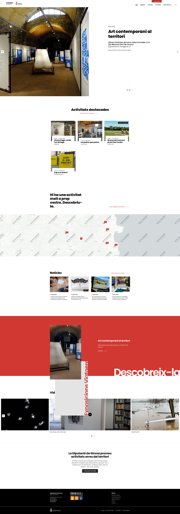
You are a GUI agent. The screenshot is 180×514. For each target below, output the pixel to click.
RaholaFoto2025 (125, 31)
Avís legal (102, 510)
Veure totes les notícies (118, 273)
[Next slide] (177, 51)
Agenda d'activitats (116, 499)
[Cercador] (175, 5)
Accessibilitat (118, 510)
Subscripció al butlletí (90, 471)
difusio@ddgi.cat (53, 500)
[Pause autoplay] (127, 90)
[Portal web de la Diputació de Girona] (156, 1)
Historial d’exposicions (116, 497)
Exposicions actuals (116, 495)
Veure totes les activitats (87, 113)
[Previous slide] (2, 51)
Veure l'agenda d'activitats (117, 207)
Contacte (113, 503)
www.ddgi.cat (53, 501)
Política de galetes (126, 510)
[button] (66, 232)
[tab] (91, 435)
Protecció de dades (110, 510)
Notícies (113, 501)
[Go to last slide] (3, 415)
